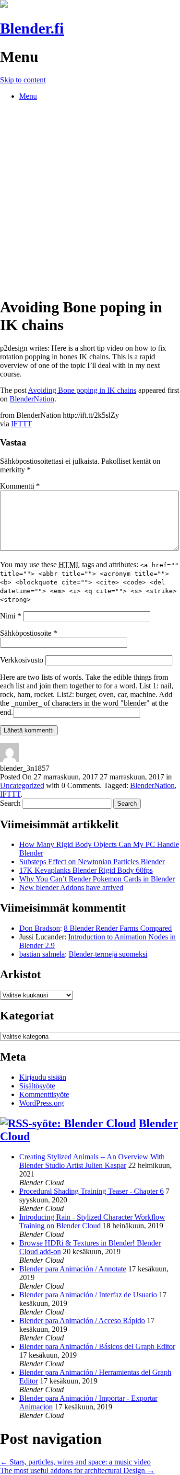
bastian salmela (42, 954)
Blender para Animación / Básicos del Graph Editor (97, 1346)
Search (10, 803)
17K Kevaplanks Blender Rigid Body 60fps (86, 870)
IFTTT (21, 424)
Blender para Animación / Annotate (72, 1269)
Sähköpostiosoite (28, 633)
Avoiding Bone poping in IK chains (82, 390)
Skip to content (23, 80)
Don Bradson (39, 928)
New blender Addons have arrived (71, 887)
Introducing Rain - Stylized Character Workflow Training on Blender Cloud (92, 1221)
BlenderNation (32, 399)
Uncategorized (22, 785)
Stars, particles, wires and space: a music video (75, 1462)
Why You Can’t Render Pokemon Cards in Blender (97, 879)
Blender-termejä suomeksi (108, 954)
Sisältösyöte (37, 1086)
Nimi (10, 616)
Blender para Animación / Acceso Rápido (82, 1320)
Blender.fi (32, 28)
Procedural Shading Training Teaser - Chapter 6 (91, 1191)
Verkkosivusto (21, 660)
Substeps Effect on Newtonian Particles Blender (92, 862)
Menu (28, 96)
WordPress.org (41, 1103)
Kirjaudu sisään (42, 1077)
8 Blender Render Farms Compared (118, 928)
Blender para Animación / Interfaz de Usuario (88, 1295)
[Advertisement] (90, 198)
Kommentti (20, 486)
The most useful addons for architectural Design (77, 1470)
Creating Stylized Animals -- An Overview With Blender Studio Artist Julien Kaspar (92, 1161)
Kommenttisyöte (44, 1094)
